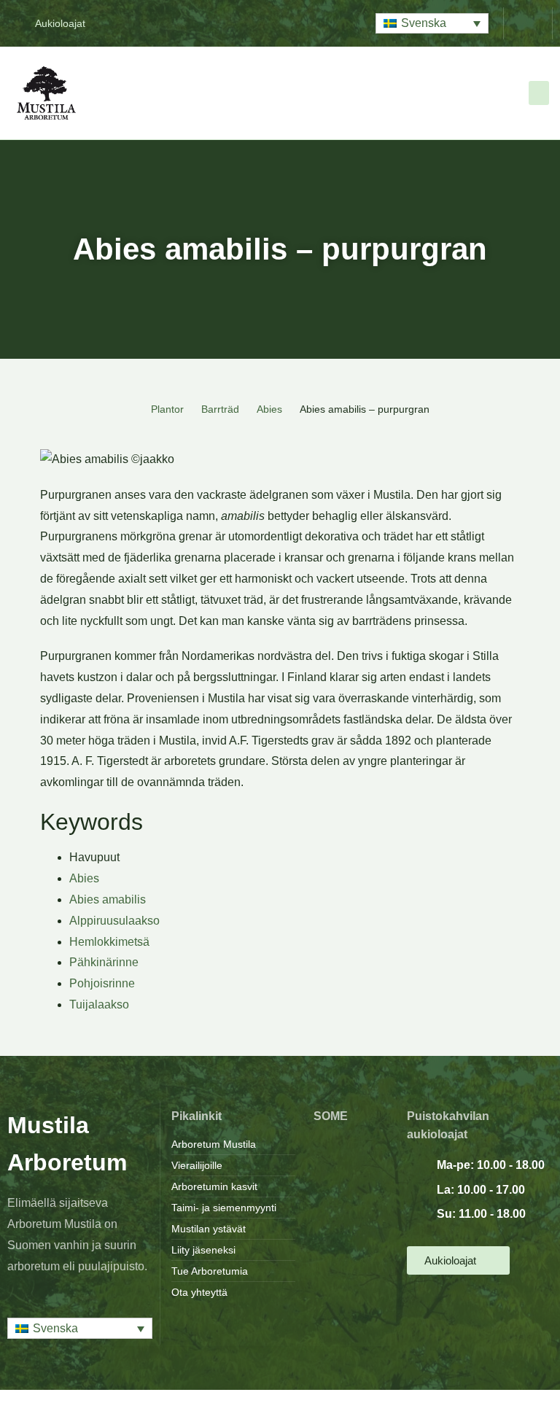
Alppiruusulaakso (114, 920)
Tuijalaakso (99, 1004)
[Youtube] (351, 1194)
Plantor (167, 409)
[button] (432, 23)
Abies (269, 409)
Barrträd (220, 409)
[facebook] (351, 1146)
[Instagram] (351, 1170)
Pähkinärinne (104, 962)
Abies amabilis (107, 899)
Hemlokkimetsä (109, 942)
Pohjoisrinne (102, 983)
